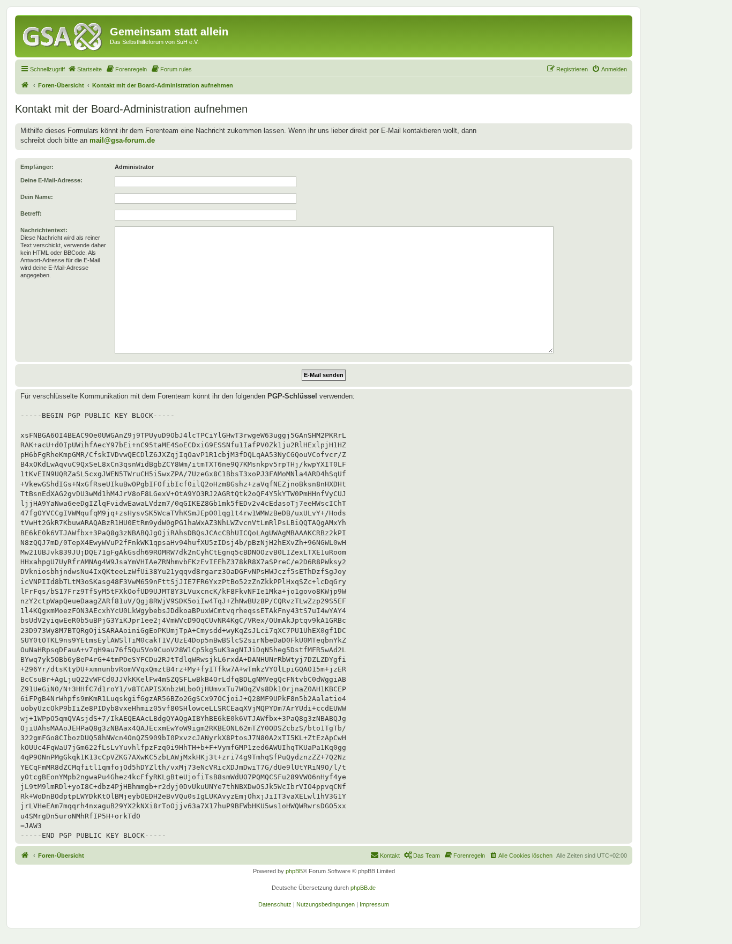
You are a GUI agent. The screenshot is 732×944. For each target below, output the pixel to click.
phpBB (294, 871)
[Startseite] (64, 35)
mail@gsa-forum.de (122, 140)
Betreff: (31, 213)
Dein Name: (36, 197)
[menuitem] (85, 69)
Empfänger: (37, 167)
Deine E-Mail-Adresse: (51, 180)
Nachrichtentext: (44, 230)
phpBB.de (363, 887)
